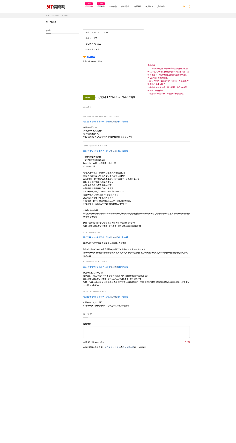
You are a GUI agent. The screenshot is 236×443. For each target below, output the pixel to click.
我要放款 (101, 5)
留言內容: (87, 324)
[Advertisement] (169, 46)
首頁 (47, 15)
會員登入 (149, 6)
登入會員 (114, 122)
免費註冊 (137, 6)
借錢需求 (125, 6)
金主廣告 (113, 6)
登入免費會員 (128, 347)
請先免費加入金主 (112, 347)
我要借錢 (89, 5)
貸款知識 (161, 6)
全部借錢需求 (55, 15)
